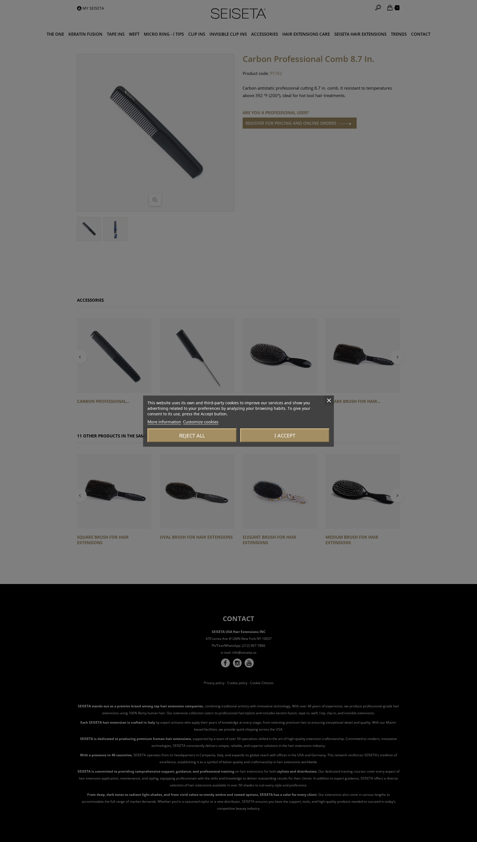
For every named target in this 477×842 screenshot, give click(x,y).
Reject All (192, 435)
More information (164, 421)
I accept (284, 435)
